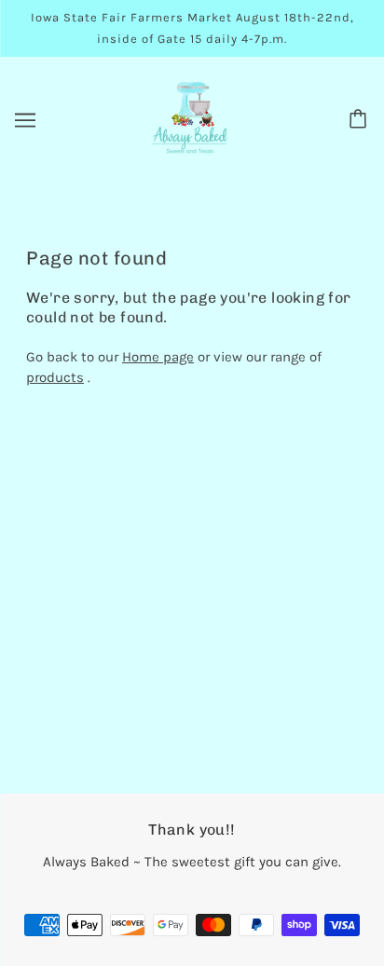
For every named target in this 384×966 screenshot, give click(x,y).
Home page (158, 356)
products (55, 377)
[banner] (189, 118)
